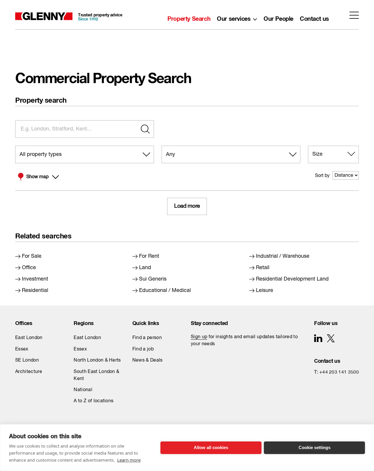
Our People (278, 17)
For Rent (149, 256)
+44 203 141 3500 (339, 372)
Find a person (147, 338)
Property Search (188, 17)
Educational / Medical (165, 290)
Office (29, 267)
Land (145, 267)
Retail (262, 267)
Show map (37, 177)
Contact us (314, 17)
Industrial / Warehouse (282, 256)
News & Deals (147, 360)
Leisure (264, 290)
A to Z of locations (93, 401)
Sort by (322, 175)
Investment (35, 279)
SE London (27, 360)
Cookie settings (314, 447)
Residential (35, 290)
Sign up (199, 337)
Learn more (129, 460)
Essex (21, 349)
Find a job (143, 349)
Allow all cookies (211, 447)
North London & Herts (97, 360)
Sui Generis (153, 279)
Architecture (28, 371)
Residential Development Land (292, 279)
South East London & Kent (96, 375)
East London (29, 338)
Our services (233, 17)
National (83, 390)
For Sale (31, 256)
